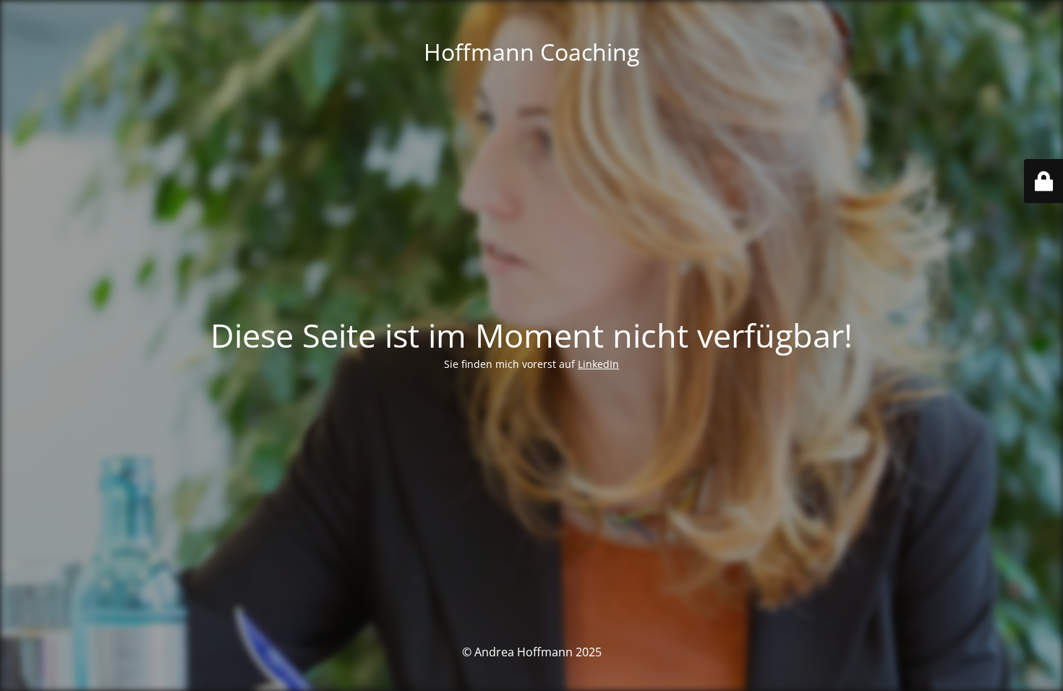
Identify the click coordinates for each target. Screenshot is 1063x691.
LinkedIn (598, 364)
